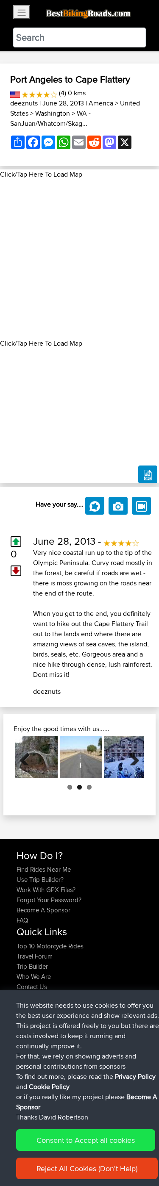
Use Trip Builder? (40, 879)
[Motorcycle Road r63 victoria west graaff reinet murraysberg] (81, 757)
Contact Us (32, 986)
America (101, 103)
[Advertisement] (79, 259)
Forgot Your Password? (49, 899)
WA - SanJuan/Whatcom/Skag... (50, 118)
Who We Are (34, 976)
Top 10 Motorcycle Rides (50, 946)
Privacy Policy (135, 1076)
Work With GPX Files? (46, 889)
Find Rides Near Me (44, 869)
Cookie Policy (49, 1087)
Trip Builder (32, 966)
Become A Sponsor (43, 910)
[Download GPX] (147, 474)
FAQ (22, 920)
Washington (52, 113)
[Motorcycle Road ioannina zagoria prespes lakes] (36, 757)
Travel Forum (35, 956)
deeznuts (24, 103)
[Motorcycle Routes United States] (15, 93)
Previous (28, 756)
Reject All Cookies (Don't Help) (86, 1168)
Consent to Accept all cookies (85, 1140)
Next (131, 756)
